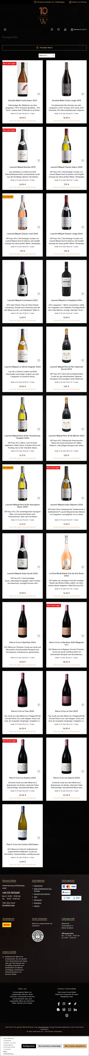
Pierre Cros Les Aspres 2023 (66, 778)
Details (22, 253)
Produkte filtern (46, 48)
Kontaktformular (8, 905)
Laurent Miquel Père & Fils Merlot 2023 (66, 436)
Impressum (38, 900)
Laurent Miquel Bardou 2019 (23, 167)
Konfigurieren (29, 1046)
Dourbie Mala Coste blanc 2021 (22, 100)
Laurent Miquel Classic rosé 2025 (22, 234)
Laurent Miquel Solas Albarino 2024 (66, 505)
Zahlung (36, 906)
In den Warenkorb (22, 120)
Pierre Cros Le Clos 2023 (66, 711)
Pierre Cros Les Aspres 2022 (22, 778)
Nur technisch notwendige (50, 1046)
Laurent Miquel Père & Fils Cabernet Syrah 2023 (66, 368)
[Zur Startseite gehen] (44, 15)
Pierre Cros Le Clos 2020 (22, 711)
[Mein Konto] (65, 29)
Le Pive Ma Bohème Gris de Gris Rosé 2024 (66, 574)
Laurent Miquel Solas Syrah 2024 (22, 573)
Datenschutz (38, 886)
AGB (35, 897)
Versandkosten (43, 1027)
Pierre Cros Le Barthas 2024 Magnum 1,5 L (66, 643)
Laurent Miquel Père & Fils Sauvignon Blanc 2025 (22, 506)
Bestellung (37, 903)
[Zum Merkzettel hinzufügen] (39, 94)
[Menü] (5, 29)
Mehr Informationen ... (9, 1052)
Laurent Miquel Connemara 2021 (23, 300)
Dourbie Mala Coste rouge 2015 (66, 100)
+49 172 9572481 (11, 892)
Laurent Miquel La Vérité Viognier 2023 (23, 367)
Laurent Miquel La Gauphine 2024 (66, 300)
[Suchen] (52, 29)
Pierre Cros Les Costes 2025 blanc (23, 844)
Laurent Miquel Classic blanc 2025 (66, 167)
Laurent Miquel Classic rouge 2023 (66, 234)
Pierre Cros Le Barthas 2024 (23, 642)
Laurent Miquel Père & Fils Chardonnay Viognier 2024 (22, 437)
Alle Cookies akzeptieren (75, 1046)
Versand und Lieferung (42, 894)
